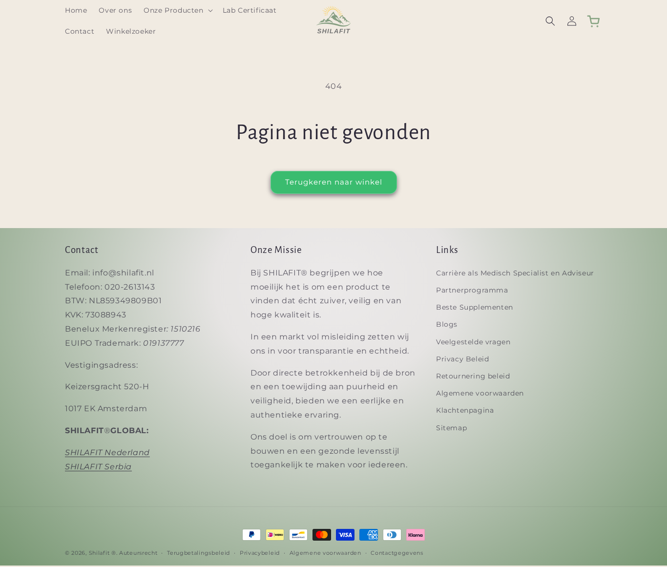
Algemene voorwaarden (480, 393)
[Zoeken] (550, 21)
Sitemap (451, 427)
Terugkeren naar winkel (333, 182)
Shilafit (99, 552)
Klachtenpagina (465, 410)
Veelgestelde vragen (473, 341)
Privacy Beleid (462, 359)
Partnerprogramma (472, 290)
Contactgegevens (397, 552)
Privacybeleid (260, 552)
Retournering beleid (473, 376)
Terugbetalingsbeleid (198, 552)
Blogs (447, 324)
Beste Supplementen (474, 307)
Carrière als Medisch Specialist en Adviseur (515, 273)
